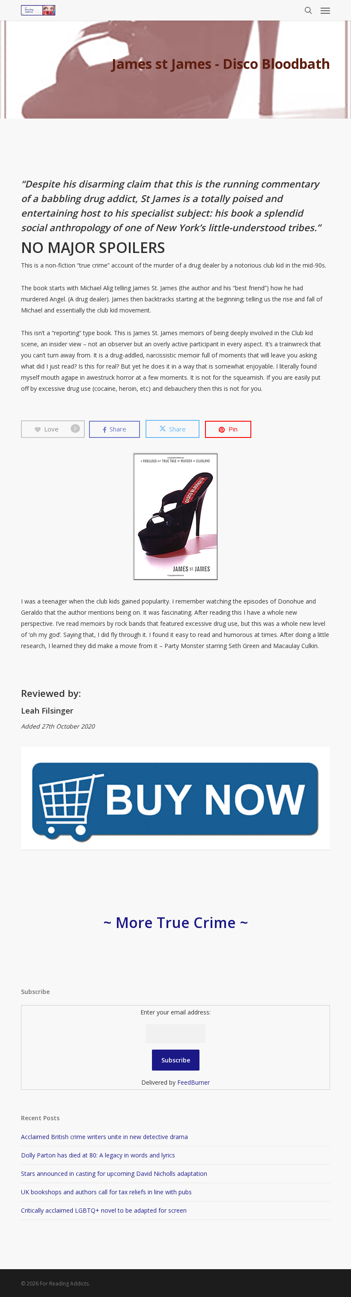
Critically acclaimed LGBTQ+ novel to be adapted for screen (104, 1210)
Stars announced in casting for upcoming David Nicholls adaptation (114, 1173)
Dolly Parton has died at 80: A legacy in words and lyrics (98, 1155)
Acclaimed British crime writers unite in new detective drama (104, 1137)
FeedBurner (193, 1082)
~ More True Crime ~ (175, 922)
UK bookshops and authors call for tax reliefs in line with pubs (106, 1192)
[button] (325, 10)
